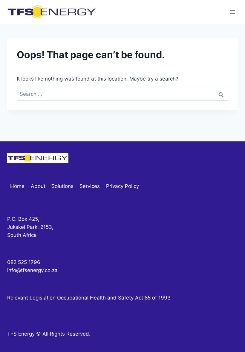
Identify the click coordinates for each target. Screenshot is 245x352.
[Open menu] (232, 11)
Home (17, 186)
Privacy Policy (122, 186)
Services (89, 186)
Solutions (62, 186)
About (38, 186)
